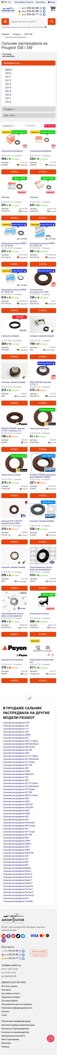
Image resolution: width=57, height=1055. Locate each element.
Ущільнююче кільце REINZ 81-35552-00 (42, 244)
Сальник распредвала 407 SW (17, 835)
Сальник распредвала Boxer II (17, 874)
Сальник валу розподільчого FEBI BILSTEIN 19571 (39, 290)
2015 (8, 91)
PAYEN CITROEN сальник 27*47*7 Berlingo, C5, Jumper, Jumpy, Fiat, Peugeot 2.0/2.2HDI (13, 429)
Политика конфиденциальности (16, 1008)
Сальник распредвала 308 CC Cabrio (20, 795)
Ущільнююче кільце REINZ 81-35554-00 (13, 290)
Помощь (5, 1046)
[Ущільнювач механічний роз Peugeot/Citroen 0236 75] (43, 648)
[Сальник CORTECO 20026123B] (14, 185)
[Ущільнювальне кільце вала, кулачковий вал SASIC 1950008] (43, 555)
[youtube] (3, 936)
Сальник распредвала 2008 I (17, 735)
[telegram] (23, 936)
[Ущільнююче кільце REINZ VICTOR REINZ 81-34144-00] (14, 232)
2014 (8, 87)
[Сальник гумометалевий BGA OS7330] (14, 555)
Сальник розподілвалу (12, 660)
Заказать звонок (39, 951)
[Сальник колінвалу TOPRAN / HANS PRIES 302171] (14, 324)
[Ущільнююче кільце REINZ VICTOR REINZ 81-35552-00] (43, 232)
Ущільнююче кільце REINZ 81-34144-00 (13, 244)
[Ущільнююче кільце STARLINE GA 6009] (43, 417)
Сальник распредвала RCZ (16, 898)
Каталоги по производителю (15, 1028)
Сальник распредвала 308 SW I (18, 804)
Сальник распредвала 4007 (16, 810)
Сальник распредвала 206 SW (17, 750)
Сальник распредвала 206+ (16, 753)
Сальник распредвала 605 (15, 856)
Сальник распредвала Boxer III (17, 877)
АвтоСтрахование (10, 1039)
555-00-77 (30, 14)
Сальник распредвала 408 (15, 838)
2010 (8, 73)
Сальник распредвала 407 (15, 829)
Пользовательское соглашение (16, 1004)
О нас (4, 1015)
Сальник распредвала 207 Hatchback (21, 759)
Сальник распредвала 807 (15, 865)
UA (5, 2)
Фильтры (51, 126)
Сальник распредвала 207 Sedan (19, 762)
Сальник (5, 197)
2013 (8, 83)
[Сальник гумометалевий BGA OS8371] (14, 370)
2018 (8, 101)
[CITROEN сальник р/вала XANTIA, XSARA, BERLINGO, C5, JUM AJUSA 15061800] (43, 463)
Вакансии (6, 1043)
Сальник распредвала (12, 151)
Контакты (40, 2)
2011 (8, 76)
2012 (8, 80)
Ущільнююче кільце (39, 428)
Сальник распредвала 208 (15, 768)
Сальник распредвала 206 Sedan (19, 747)
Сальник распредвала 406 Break (18, 822)
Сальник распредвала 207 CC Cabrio (20, 756)
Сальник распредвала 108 (15, 732)
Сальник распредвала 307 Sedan (19, 789)
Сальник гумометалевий (42, 336)
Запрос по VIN (39, 955)
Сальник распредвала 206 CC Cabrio (20, 741)
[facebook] (8, 936)
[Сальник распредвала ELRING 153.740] (43, 139)
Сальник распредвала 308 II (16, 801)
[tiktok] (18, 936)
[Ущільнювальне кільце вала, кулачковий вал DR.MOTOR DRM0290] (14, 602)
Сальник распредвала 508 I (16, 847)
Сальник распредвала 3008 (16, 771)
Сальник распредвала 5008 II (17, 844)
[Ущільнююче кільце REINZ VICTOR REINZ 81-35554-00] (14, 278)
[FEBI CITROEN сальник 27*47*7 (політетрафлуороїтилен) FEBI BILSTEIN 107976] (43, 370)
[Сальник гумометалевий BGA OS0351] (43, 324)
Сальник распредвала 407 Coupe (19, 832)
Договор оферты (9, 1000)
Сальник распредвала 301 (15, 777)
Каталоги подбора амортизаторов (18, 1025)
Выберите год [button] (12, 63)
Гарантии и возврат (10, 997)
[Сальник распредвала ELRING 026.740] (14, 139)
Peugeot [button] (9, 109)
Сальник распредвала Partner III (18, 895)
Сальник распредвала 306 (15, 780)
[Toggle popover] (50, 1038)
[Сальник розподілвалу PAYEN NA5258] (14, 648)
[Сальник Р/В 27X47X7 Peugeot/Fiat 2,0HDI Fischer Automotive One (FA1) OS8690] (14, 509)
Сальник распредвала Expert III (18, 886)
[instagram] (13, 936)
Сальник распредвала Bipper (17, 868)
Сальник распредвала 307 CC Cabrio (20, 783)
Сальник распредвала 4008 (16, 813)
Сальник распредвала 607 (15, 859)
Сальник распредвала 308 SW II (18, 807)
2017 (8, 98)
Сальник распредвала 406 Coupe (19, 825)
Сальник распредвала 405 (15, 816)
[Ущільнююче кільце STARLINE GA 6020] (14, 463)
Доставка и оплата (24, 2)
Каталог (5, 1011)
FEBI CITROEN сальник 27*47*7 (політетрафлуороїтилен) (42, 383)
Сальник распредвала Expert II (17, 883)
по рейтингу (7, 126)
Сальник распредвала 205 (15, 738)
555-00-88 (30, 8)
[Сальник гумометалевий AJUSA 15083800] (43, 509)
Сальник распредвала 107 (15, 729)
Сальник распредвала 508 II (16, 850)
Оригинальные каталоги (13, 1036)
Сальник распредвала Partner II (18, 892)
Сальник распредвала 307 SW (17, 792)
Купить (14, 172)
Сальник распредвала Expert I (17, 880)
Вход (52, 2)
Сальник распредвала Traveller (18, 901)
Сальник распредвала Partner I (18, 889)
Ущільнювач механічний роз (41, 661)
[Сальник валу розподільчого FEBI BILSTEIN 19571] (43, 278)
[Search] (52, 21)
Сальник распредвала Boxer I (17, 871)
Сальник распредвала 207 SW (17, 765)
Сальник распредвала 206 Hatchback (21, 744)
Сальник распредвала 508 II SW (18, 853)
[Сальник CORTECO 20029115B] (43, 185)
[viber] (3, 940)
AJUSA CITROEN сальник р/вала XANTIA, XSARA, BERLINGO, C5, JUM (43, 476)
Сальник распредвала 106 (15, 726)
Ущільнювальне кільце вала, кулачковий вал (41, 568)
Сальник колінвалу (10, 336)
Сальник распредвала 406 (15, 819)
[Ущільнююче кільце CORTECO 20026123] (43, 602)
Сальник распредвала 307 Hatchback (21, 786)
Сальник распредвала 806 (15, 862)
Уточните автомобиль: (8, 55)
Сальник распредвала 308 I (16, 798)
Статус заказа (11, 986)
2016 (8, 94)
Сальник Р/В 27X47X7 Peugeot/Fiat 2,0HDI (11, 522)
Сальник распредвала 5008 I (17, 841)
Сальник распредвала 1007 (16, 723)
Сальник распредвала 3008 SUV (18, 774)
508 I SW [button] (9, 115)
